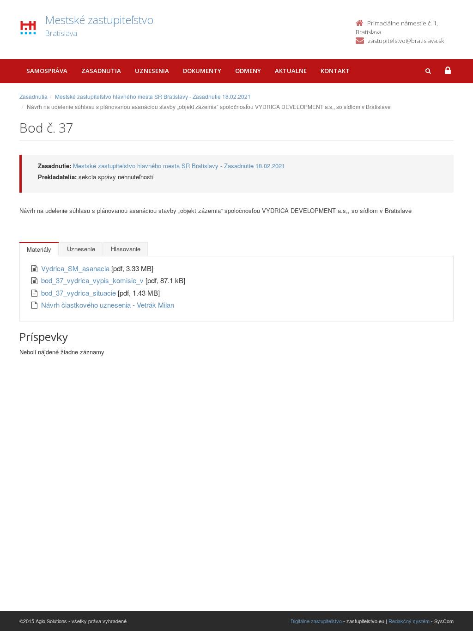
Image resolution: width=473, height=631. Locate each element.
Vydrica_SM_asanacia (76, 268)
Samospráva (46, 71)
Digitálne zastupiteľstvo (316, 621)
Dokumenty (202, 71)
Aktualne (291, 71)
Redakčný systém (409, 621)
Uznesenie (81, 248)
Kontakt (335, 71)
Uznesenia (152, 71)
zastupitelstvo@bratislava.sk (406, 40)
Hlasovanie (125, 248)
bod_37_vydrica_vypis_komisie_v (93, 280)
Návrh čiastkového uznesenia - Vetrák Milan (107, 304)
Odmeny (248, 71)
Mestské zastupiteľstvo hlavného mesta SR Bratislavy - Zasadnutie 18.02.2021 (153, 96)
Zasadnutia (101, 71)
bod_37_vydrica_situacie (79, 292)
